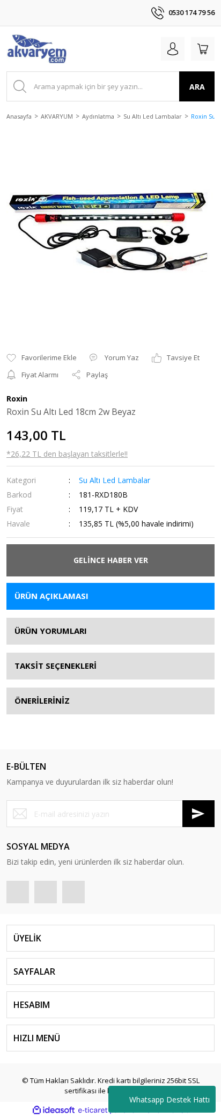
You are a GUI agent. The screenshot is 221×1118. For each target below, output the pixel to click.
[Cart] (203, 49)
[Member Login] (173, 49)
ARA (197, 87)
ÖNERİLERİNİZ (42, 700)
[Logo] (36, 49)
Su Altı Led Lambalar (114, 480)
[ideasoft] (53, 1110)
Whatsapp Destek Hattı (169, 1099)
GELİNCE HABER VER (110, 560)
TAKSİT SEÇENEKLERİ (55, 665)
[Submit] (198, 813)
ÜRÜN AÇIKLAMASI (51, 595)
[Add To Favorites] (41, 358)
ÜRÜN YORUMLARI (50, 630)
